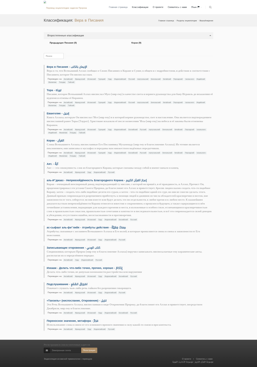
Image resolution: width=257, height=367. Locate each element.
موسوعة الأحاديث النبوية (182, 362)
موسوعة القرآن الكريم (204, 362)
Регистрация (89, 350)
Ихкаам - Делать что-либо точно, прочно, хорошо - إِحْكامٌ (84, 268)
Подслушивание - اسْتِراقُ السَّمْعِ (67, 284)
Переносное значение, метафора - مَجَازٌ (72, 320)
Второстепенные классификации (65, 35)
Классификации (140, 7)
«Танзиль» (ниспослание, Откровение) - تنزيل (77, 300)
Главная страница (118, 7)
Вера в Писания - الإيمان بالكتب (67, 66)
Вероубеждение (206, 20)
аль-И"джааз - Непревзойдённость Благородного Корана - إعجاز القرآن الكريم (97, 180)
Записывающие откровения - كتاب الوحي (73, 247)
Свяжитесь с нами (177, 7)
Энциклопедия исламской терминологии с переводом (68, 359)
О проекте (158, 7)
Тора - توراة (54, 90)
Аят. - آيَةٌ (52, 163)
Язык (194, 7)
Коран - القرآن (55, 140)
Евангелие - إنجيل (58, 113)
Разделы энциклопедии (187, 20)
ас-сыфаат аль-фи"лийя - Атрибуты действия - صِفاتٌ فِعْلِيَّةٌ (86, 227)
